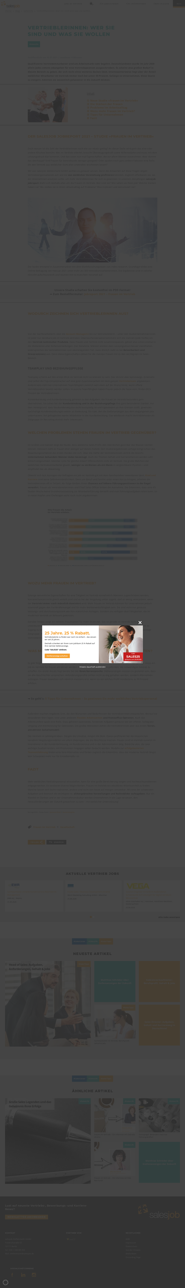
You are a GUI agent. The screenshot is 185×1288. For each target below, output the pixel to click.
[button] (5, 1282)
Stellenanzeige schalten (57, 656)
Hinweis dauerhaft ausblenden (92, 667)
